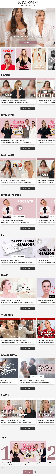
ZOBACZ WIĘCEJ (27, 109)
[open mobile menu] (53, 468)
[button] (54, 27)
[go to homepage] (3, 468)
